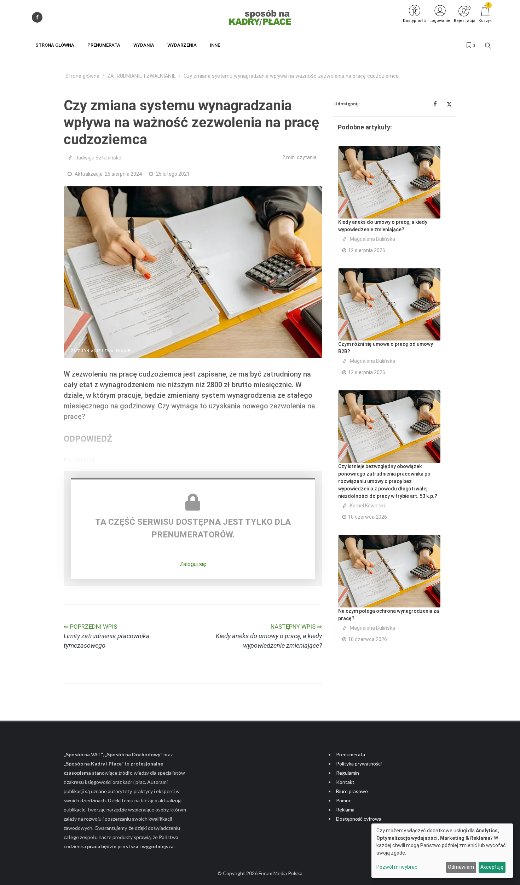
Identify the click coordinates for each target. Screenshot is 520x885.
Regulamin (347, 773)
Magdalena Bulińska (372, 239)
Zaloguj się (193, 564)
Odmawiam (461, 867)
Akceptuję (491, 867)
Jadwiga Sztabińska (98, 158)
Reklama (345, 810)
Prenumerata (350, 754)
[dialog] (442, 850)
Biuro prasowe (352, 791)
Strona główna (82, 76)
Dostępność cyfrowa (358, 819)
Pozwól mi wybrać (396, 867)
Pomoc (343, 800)
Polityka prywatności (359, 764)
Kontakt (345, 782)
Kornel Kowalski (367, 505)
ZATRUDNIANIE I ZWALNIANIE (141, 76)
